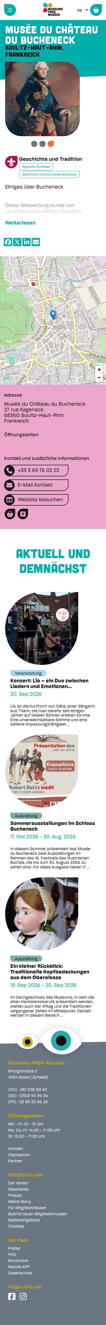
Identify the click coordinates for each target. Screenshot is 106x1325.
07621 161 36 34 (34, 1096)
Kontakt (15, 1149)
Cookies (16, 1227)
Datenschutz (20, 1273)
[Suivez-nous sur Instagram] (24, 1296)
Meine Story (19, 1202)
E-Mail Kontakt (35, 485)
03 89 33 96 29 (33, 1102)
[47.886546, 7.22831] (53, 315)
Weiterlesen (20, 223)
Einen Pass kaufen (96, 10)
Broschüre (18, 1261)
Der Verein (18, 1183)
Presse (15, 1196)
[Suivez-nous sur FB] (12, 1296)
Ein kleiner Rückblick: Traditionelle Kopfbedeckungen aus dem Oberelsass (49, 972)
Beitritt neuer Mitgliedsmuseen (37, 1214)
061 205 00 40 (33, 1090)
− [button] (99, 377)
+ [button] (99, 369)
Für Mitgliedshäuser (27, 1208)
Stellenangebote (24, 1220)
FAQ (12, 1255)
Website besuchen (40, 500)
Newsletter (18, 1190)
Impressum (19, 1155)
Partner (15, 1161)
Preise (14, 1249)
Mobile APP (19, 1267)
